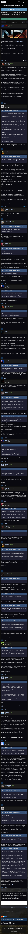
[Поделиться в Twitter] (4, 916)
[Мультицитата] (2, 60)
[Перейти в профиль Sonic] (2, 26)
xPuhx (6, 243)
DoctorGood (8, 221)
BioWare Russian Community (13, 5)
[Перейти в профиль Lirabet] (2, 393)
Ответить (14, 19)
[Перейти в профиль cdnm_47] (2, 286)
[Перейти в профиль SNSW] (2, 332)
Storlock (7, 712)
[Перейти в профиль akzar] (2, 743)
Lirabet (6, 392)
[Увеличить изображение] (14, 33)
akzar (6, 743)
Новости (14, 15)
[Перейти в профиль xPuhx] (2, 244)
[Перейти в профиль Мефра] (2, 465)
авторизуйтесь (15, 897)
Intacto (6, 381)
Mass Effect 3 (20, 41)
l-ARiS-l (6, 573)
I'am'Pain (7, 63)
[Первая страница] (2, 22)
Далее (23, 22)
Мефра (6, 464)
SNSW (6, 331)
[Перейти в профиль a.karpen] (2, 106)
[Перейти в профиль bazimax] (2, 643)
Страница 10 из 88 (14, 22)
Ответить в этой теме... (8, 902)
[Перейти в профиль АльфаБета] (2, 488)
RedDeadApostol (9, 209)
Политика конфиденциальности (15, 928)
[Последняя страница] (27, 22)
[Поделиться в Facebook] (6, 916)
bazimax (7, 643)
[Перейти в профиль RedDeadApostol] (2, 210)
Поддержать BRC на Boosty (14, 9)
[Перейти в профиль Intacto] (2, 381)
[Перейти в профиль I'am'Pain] (2, 64)
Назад (4, 22)
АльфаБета (7, 488)
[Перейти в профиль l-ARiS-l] (2, 574)
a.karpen (7, 106)
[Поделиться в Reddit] (2, 916)
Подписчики (13, 907)
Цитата (5, 60)
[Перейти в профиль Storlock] (2, 713)
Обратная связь (13, 930)
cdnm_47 (7, 286)
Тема (5, 928)
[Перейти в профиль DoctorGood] (2, 222)
